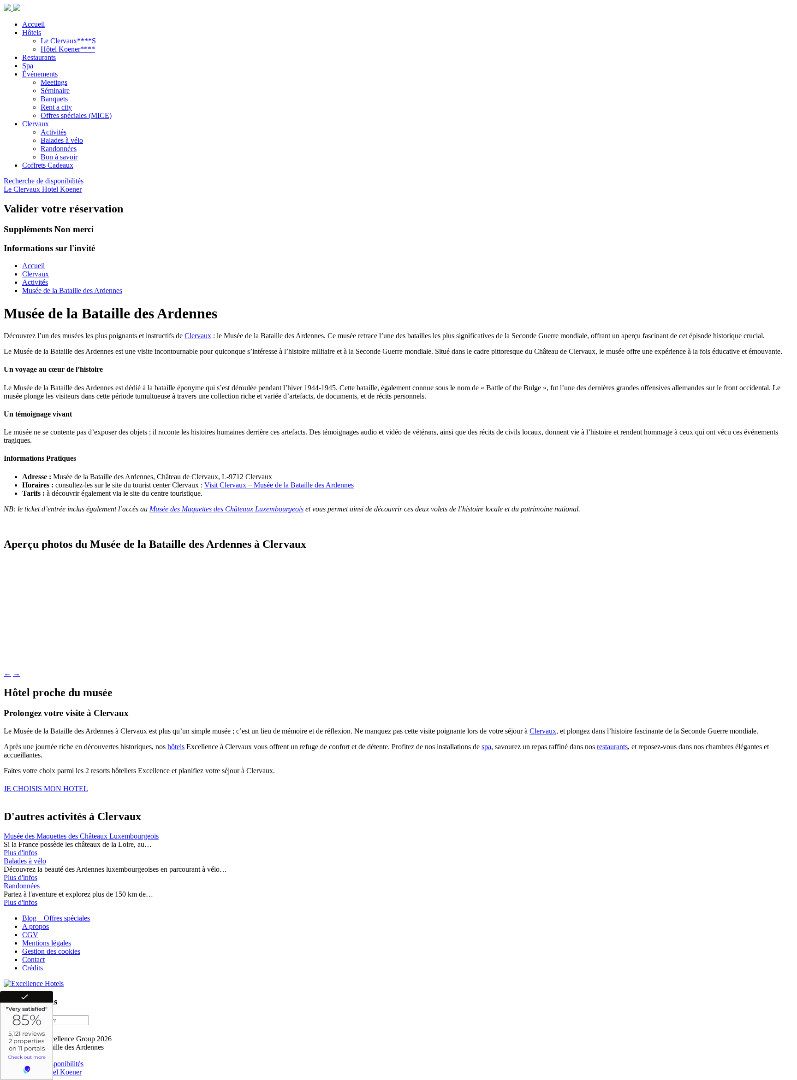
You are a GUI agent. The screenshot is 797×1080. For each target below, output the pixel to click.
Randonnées (22, 886)
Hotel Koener (62, 189)
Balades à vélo (25, 861)
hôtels (175, 747)
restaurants (612, 747)
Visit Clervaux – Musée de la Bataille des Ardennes (279, 485)
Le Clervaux (23, 189)
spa (486, 747)
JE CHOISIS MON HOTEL (46, 788)
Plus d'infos (20, 853)
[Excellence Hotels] (34, 983)
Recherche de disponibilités (43, 181)
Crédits (32, 968)
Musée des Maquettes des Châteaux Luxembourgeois (226, 509)
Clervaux (197, 336)
